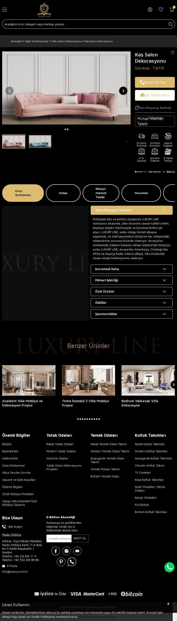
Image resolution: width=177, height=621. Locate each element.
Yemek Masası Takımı (105, 469)
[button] (65, 129)
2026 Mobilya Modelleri (18, 494)
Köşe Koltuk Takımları (149, 479)
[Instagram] (66, 551)
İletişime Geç (155, 82)
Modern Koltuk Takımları (151, 451)
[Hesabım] (150, 9)
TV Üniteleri (143, 472)
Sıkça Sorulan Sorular (16, 472)
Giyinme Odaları (57, 458)
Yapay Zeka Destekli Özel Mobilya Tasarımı (19, 502)
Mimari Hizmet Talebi (101, 193)
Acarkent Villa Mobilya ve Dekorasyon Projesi (22, 403)
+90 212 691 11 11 (25, 556)
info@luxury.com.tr (15, 571)
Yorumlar (141, 193)
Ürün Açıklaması (23, 193)
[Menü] (7, 10)
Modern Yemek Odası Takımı (110, 451)
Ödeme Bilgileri (12, 487)
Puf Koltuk (142, 504)
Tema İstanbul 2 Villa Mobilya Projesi (85, 403)
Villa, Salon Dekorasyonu (67, 41)
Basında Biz (10, 451)
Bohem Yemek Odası (105, 476)
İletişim (6, 444)
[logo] (44, 9)
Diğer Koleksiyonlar (37, 41)
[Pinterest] (61, 561)
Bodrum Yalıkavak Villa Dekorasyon (140, 403)
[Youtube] (77, 551)
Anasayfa (16, 41)
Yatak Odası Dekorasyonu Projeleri (64, 467)
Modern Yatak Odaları (61, 451)
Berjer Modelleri (145, 497)
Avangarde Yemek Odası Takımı (107, 460)
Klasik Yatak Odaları (59, 444)
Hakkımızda (10, 458)
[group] (66, 87)
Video (63, 193)
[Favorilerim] (161, 9)
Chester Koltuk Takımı (149, 465)
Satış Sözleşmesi (13, 465)
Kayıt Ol (80, 538)
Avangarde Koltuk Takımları (153, 458)
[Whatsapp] (72, 561)
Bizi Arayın (15, 526)
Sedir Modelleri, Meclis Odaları (150, 488)
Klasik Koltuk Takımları (150, 444)
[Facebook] (55, 551)
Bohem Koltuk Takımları (151, 512)
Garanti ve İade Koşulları (18, 479)
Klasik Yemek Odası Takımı (109, 444)
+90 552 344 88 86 (26, 560)
